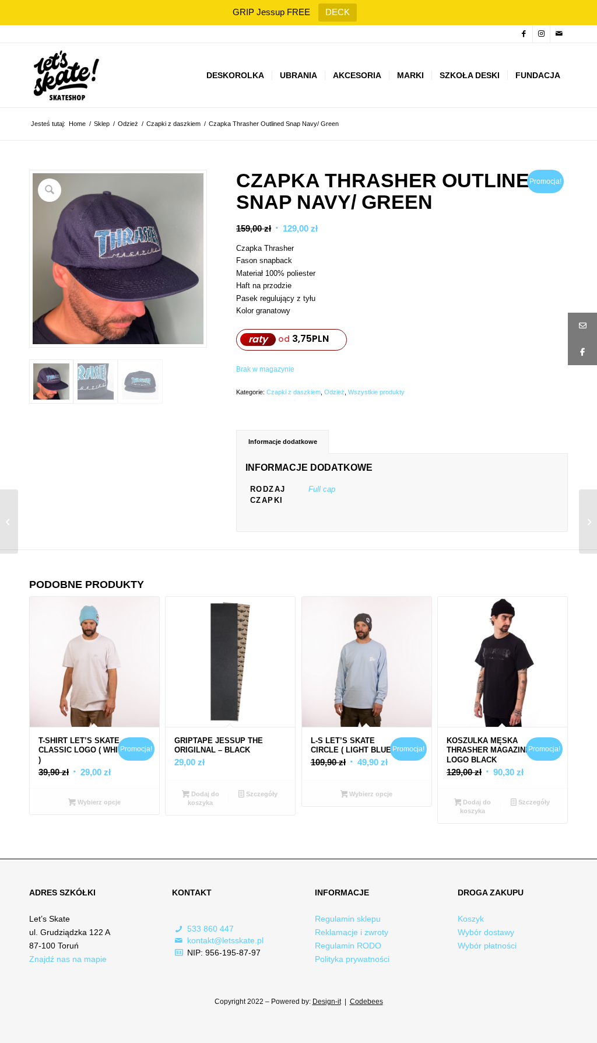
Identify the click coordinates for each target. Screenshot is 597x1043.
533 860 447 (210, 928)
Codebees (366, 1002)
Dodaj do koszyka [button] (203, 798)
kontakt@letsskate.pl (225, 940)
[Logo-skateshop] (65, 75)
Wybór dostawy (486, 932)
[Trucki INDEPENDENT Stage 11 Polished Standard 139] (9, 521)
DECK (337, 12)
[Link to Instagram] (541, 34)
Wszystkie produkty (376, 392)
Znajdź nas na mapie (68, 959)
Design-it (326, 1002)
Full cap (321, 489)
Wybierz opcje (98, 802)
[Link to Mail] (559, 34)
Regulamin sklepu (348, 918)
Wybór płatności (487, 945)
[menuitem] (235, 75)
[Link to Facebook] (523, 34)
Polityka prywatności (352, 959)
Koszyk (471, 918)
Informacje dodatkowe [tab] (282, 441)
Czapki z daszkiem (293, 392)
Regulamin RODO (348, 945)
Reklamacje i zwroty (351, 932)
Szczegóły (261, 793)
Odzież (334, 392)
